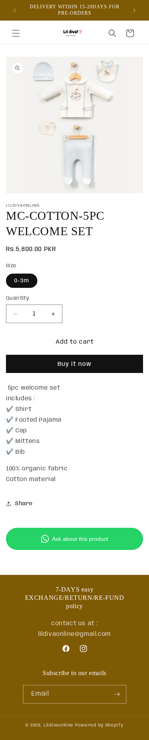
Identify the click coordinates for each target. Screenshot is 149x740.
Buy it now (74, 364)
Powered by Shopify (99, 725)
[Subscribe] (117, 694)
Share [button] (24, 503)
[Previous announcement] (14, 10)
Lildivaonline (59, 725)
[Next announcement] (134, 10)
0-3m (21, 280)
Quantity (17, 298)
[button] (16, 33)
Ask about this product (80, 539)
